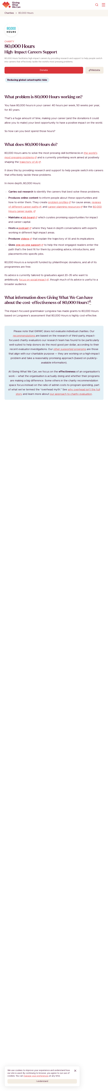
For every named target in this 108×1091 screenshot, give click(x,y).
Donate (44, 70)
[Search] (96, 5)
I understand (42, 1081)
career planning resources (64, 207)
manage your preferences (36, 1076)
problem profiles (58, 202)
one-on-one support (28, 245)
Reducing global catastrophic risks (27, 80)
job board (28, 217)
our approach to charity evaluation (71, 394)
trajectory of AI (29, 162)
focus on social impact (32, 280)
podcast (23, 228)
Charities (9, 13)
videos (25, 239)
